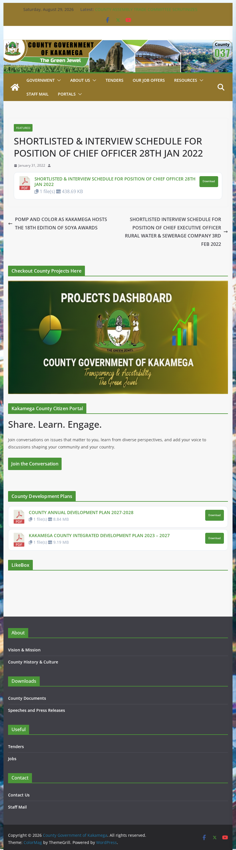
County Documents (27, 698)
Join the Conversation (34, 464)
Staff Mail (17, 807)
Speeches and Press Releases (36, 710)
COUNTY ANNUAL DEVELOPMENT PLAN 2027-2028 (81, 512)
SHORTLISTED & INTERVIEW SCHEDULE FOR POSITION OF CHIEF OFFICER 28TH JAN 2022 (115, 181)
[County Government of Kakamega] (117, 44)
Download (209, 181)
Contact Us (19, 795)
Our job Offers (149, 80)
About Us (80, 80)
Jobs (12, 758)
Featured (23, 128)
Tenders (114, 80)
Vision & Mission (24, 650)
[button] (58, 80)
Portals (67, 94)
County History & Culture (33, 662)
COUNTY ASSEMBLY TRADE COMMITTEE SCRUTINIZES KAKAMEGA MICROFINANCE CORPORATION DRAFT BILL (148, 12)
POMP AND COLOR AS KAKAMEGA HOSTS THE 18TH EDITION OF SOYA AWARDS (61, 223)
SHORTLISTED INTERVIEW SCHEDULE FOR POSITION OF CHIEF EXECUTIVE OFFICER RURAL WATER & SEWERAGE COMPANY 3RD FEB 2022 (173, 231)
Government (40, 80)
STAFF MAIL (37, 94)
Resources (185, 80)
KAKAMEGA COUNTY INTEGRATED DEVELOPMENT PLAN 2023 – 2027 (99, 535)
